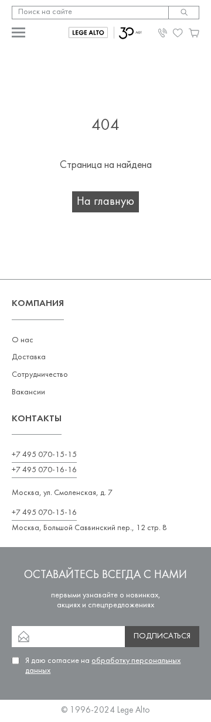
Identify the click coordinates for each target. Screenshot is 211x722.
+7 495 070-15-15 (44, 455)
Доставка (29, 357)
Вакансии (28, 392)
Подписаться (162, 636)
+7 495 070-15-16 (44, 513)
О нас (22, 340)
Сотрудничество (40, 375)
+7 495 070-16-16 (44, 470)
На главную (105, 202)
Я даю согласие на (103, 666)
